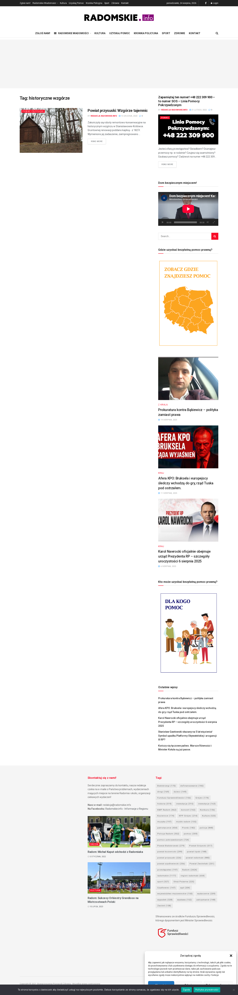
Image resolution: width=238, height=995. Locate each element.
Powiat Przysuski (33, 111)
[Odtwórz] (162, 222)
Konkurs (207, 810)
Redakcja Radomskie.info (104, 116)
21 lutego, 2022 (199, 110)
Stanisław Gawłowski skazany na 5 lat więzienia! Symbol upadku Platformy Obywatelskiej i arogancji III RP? (187, 735)
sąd (185, 888)
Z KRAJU (163, 405)
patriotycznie (167, 828)
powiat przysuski (169, 858)
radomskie (166, 876)
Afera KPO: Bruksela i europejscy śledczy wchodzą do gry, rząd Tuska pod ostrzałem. (185, 483)
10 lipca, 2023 (96, 906)
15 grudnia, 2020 (128, 116)
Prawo (165, 118)
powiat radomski (198, 858)
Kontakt (125, 3)
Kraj (161, 473)
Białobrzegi (166, 786)
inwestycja (185, 804)
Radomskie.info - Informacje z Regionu (126, 808)
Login (215, 3)
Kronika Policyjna (94, 3)
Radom (94, 844)
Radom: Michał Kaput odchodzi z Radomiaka (115, 852)
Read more (97, 141)
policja (206, 828)
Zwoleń (164, 906)
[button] (231, 955)
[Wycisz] (207, 222)
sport (163, 882)
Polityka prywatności (206, 989)
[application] (188, 209)
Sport (106, 3)
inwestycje (207, 804)
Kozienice (165, 816)
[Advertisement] (119, 64)
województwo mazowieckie (175, 894)
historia (164, 804)
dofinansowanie (192, 786)
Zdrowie (115, 3)
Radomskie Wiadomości (44, 3)
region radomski (193, 876)
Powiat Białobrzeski (171, 846)
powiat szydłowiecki (171, 864)
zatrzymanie (206, 900)
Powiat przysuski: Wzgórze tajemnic (118, 110)
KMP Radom (166, 810)
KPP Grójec (188, 816)
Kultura (63, 3)
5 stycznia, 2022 (97, 856)
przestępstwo (167, 870)
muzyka (164, 822)
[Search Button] (214, 236)
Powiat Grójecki (200, 846)
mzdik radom (186, 822)
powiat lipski (197, 852)
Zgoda (186, 989)
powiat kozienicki (169, 852)
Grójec (202, 798)
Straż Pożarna (184, 882)
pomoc (191, 834)
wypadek (165, 900)
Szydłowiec (166, 888)
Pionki (188, 828)
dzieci (180, 792)
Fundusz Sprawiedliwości (174, 798)
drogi (163, 792)
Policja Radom (168, 834)
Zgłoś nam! (25, 3)
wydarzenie (206, 894)
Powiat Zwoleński (202, 864)
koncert (188, 810)
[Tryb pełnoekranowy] (214, 222)
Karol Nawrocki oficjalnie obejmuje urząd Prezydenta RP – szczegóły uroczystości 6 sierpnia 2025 (184, 556)
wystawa (184, 900)
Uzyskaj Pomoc (76, 3)
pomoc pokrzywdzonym (173, 840)
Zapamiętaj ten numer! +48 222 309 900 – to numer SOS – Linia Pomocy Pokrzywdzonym (186, 101)
